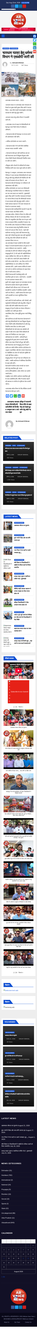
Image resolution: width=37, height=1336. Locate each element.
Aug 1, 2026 (11, 1080)
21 (23, 1258)
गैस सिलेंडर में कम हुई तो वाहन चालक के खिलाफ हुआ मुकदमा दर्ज (18, 495)
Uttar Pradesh (6, 1218)
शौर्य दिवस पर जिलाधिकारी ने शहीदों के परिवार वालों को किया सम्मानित (22, 565)
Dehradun (6, 48)
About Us (6, 1322)
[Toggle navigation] (19, 35)
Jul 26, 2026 (11, 1100)
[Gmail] (35, 52)
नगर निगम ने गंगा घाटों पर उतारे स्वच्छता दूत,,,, (14, 1076)
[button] (21, 706)
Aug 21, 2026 (11, 1039)
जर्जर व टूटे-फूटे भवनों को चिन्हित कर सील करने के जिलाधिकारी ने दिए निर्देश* (23, 617)
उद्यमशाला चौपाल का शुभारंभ (21, 525)
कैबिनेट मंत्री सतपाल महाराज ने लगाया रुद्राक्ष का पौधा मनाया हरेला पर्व (22, 591)
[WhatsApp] (35, 44)
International (5, 1180)
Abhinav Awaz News (29, 1316)
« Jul (3, 1277)
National (4, 1185)
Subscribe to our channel (19, 692)
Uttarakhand (14, 48)
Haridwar (8, 445)
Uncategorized (19, 522)
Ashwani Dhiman (18, 63)
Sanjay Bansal (22, 454)
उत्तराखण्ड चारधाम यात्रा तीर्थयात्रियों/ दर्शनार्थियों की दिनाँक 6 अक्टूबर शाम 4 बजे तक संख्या (12, 407)
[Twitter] (35, 40)
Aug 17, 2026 (11, 1059)
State (14, 445)
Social (14, 492)
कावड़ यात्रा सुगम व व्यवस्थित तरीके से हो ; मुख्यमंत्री (16, 1151)
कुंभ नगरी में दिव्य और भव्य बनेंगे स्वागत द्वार (13, 1056)
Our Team (17, 1322)
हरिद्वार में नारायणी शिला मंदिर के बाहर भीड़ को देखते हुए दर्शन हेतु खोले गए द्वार (25, 407)
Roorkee (4, 1194)
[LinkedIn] (35, 48)
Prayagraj (4, 1189)
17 (4, 1258)
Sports (3, 1203)
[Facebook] (35, 36)
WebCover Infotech (27, 1319)
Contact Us (28, 1322)
